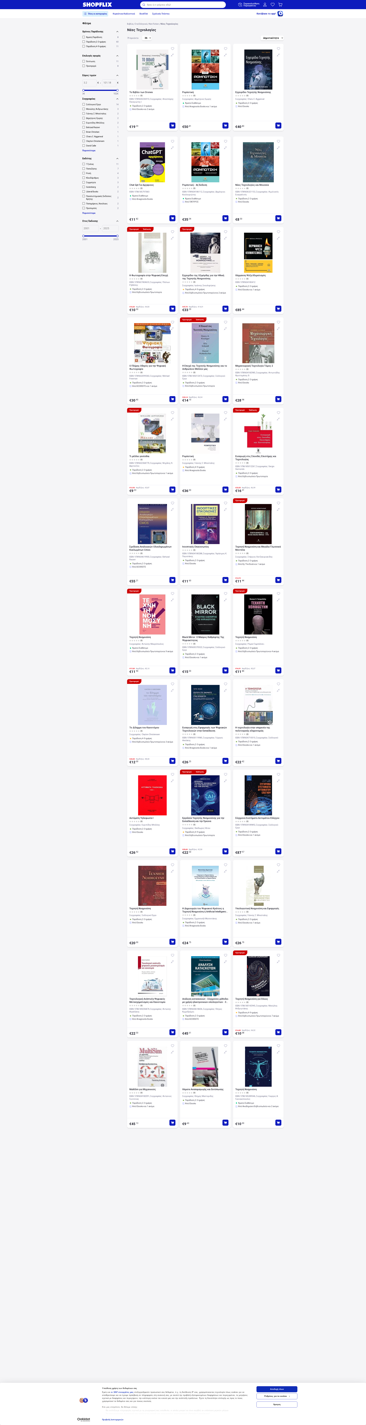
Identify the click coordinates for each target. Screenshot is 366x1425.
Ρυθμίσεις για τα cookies (275, 1396)
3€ (83, 93)
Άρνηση (277, 1404)
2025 (116, 239)
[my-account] (265, 4)
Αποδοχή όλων (277, 1389)
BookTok (144, 14)
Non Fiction (154, 24)
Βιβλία (130, 24)
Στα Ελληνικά (141, 24)
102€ (116, 93)
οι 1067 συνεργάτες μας (122, 1392)
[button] (281, 4)
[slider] (83, 90)
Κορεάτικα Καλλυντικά (124, 14)
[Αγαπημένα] (272, 4)
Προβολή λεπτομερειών (112, 1420)
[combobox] (183, 4)
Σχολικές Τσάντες (161, 14)
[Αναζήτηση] (143, 5)
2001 (84, 239)
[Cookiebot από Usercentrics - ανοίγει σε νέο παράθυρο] (83, 1420)
